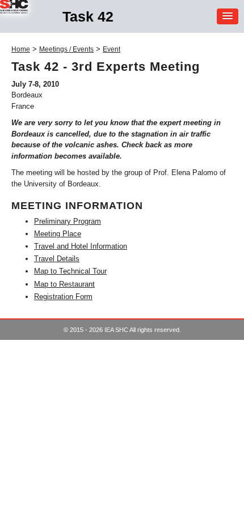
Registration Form (63, 296)
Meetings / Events (66, 49)
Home (20, 49)
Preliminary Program (67, 221)
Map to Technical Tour (70, 271)
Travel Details (56, 258)
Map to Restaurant (64, 284)
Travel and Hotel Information (80, 246)
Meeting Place (57, 233)
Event (111, 49)
